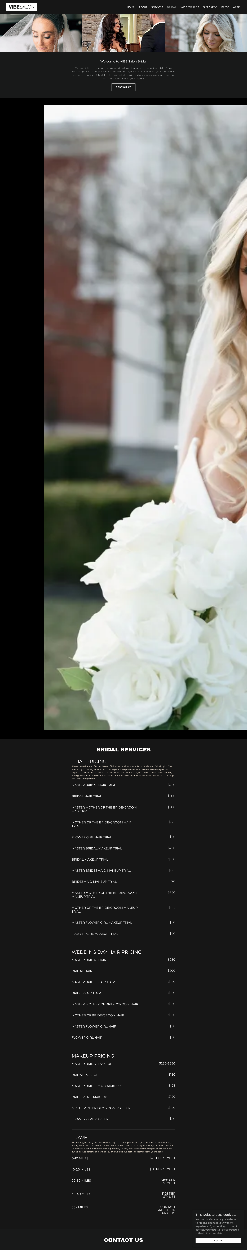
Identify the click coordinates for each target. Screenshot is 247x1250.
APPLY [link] (237, 7)
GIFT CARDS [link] (210, 7)
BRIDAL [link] (171, 7)
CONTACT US (123, 87)
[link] (21, 6)
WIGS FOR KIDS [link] (189, 7)
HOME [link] (131, 7)
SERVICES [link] (157, 7)
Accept (218, 1241)
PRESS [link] (225, 7)
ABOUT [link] (143, 7)
